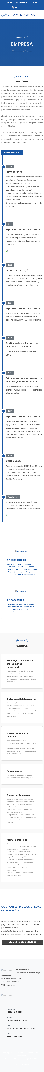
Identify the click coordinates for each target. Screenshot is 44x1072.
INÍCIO (15, 1065)
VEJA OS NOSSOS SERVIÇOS (22, 942)
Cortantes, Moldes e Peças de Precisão (22, 2)
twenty (35, 1058)
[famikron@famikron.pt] (31, 7)
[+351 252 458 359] (26, 7)
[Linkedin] (22, 7)
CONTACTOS (25, 1065)
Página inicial (17, 51)
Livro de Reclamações (13, 1058)
